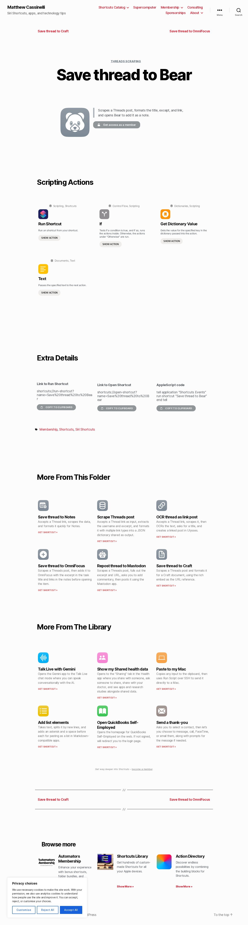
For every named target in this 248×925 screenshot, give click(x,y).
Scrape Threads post (115, 517)
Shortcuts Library (132, 856)
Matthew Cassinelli (26, 7)
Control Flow (120, 205)
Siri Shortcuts (85, 429)
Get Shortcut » (48, 532)
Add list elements (53, 722)
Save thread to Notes (56, 517)
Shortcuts (71, 205)
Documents (62, 260)
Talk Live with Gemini (56, 669)
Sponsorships (176, 13)
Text (72, 260)
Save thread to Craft (174, 565)
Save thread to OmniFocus (61, 565)
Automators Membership (69, 858)
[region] (47, 897)
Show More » (125, 886)
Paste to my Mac (171, 669)
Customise (24, 909)
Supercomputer (144, 7)
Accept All (71, 909)
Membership (170, 7)
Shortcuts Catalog (112, 7)
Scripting (58, 205)
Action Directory (190, 856)
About (194, 13)
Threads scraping (126, 61)
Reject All (47, 909)
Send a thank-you (172, 722)
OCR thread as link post (176, 517)
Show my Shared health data (122, 669)
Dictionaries (181, 205)
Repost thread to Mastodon (121, 565)
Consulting (195, 7)
